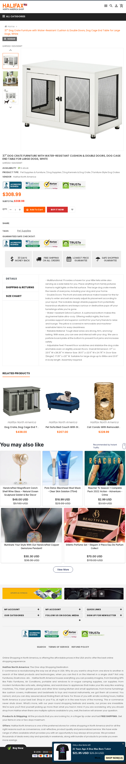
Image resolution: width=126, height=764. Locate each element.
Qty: (4, 209)
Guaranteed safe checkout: (18, 236)
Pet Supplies (24, 230)
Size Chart (14, 296)
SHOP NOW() (114, 758)
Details (11, 279)
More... (98, 757)
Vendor (6, 176)
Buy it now (57, 209)
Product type (10, 172)
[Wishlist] (72, 209)
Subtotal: (8, 201)
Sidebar (11, 38)
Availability (9, 168)
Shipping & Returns (20, 287)
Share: (6, 223)
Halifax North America (24, 176)
